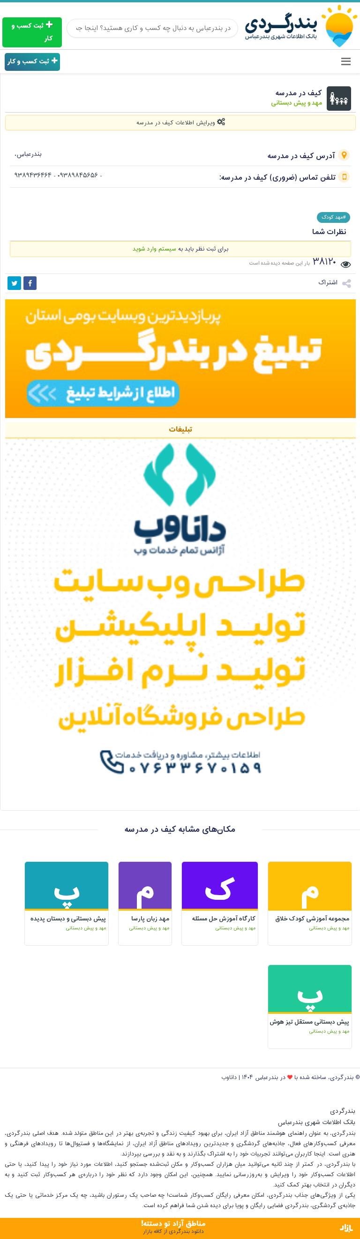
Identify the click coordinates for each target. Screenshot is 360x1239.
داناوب (229, 1077)
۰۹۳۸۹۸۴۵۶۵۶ (79, 176)
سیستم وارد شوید (154, 249)
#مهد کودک (333, 217)
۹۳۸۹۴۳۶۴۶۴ (33, 176)
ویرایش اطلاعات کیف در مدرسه (176, 123)
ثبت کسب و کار (32, 32)
